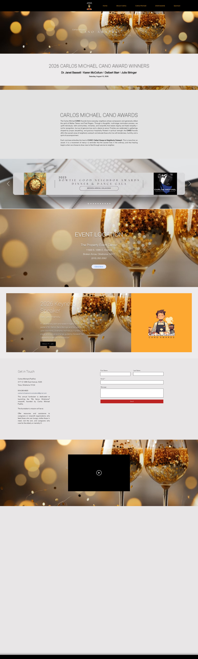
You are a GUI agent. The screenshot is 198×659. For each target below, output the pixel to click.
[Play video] (99, 472)
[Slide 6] (100, 203)
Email (102, 378)
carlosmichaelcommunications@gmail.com (32, 393)
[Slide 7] (102, 203)
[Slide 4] (95, 203)
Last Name (136, 370)
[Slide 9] (107, 203)
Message (103, 387)
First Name (104, 370)
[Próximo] (190, 183)
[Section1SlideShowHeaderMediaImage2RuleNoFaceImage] (90, 203)
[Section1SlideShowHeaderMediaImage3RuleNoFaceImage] (93, 203)
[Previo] (8, 183)
